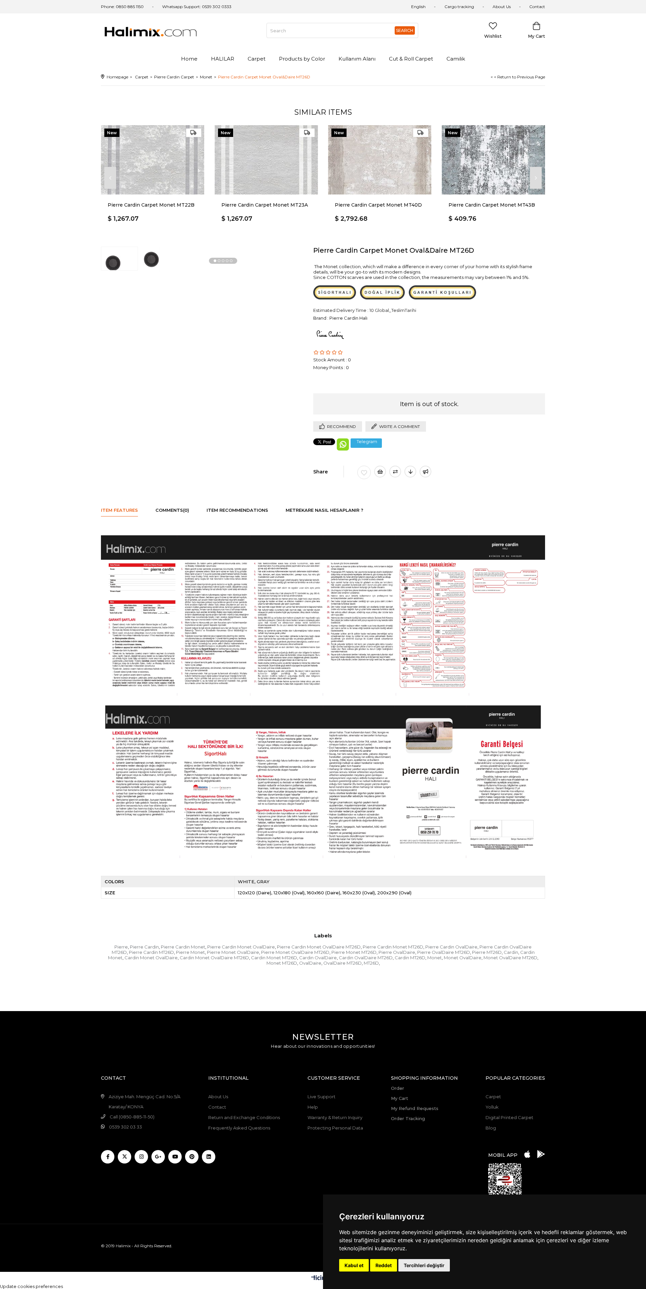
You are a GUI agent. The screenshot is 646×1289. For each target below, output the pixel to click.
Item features (119, 510)
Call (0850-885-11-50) (132, 1116)
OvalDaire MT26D (342, 963)
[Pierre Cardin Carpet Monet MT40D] (380, 159)
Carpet (256, 59)
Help (313, 1107)
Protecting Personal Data (335, 1128)
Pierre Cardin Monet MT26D (393, 947)
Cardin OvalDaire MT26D (366, 957)
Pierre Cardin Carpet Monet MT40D (378, 205)
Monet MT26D (281, 963)
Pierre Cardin (144, 947)
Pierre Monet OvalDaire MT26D (295, 952)
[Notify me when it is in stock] (425, 471)
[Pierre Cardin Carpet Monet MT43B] (493, 159)
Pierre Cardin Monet (183, 947)
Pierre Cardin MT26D (151, 952)
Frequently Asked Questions (239, 1128)
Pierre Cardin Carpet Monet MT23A (264, 205)
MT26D (371, 963)
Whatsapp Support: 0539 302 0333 (196, 6)
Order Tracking (408, 1118)
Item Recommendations (237, 510)
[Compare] (395, 471)
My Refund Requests (414, 1108)
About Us (502, 6)
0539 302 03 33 (125, 1127)
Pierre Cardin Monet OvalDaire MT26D (319, 947)
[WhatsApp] (343, 444)
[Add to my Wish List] (380, 471)
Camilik (455, 59)
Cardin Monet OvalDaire (151, 957)
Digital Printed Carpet (509, 1117)
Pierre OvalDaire (397, 952)
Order (397, 1088)
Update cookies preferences (31, 1286)
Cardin (511, 952)
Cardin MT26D (410, 957)
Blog (491, 1128)
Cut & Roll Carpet (411, 59)
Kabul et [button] (354, 1265)
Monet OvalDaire (462, 957)
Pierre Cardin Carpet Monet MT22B (151, 205)
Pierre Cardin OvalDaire (451, 947)
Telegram (367, 441)
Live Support (321, 1096)
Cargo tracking (459, 6)
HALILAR (222, 59)
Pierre (121, 947)
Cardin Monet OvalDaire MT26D (214, 957)
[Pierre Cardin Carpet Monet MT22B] (153, 159)
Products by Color (302, 59)
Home (189, 59)
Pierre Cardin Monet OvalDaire (241, 947)
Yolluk (492, 1107)
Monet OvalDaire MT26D (510, 957)
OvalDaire (310, 963)
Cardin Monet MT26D (274, 957)
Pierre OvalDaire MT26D (443, 952)
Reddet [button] (383, 1265)
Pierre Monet (190, 952)
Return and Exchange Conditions (244, 1117)
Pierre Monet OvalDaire (233, 952)
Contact (537, 6)
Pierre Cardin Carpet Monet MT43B (491, 205)
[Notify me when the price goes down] (410, 471)
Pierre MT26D (487, 952)
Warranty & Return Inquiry (335, 1117)
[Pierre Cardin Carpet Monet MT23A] (266, 159)
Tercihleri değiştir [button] (424, 1265)
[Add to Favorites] (364, 472)
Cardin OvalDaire (318, 957)
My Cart (399, 1098)
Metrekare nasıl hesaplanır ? (324, 510)
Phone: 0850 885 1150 (122, 6)
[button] (215, 261)
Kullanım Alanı (356, 59)
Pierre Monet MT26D (353, 952)
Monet (434, 957)
